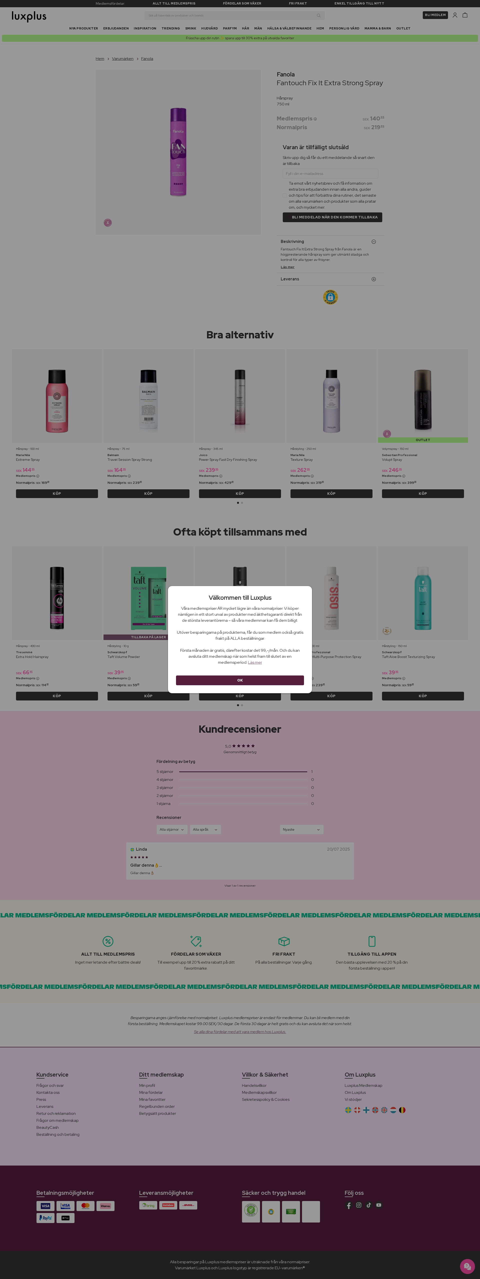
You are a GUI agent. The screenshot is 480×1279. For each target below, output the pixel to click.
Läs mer (255, 662)
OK (240, 680)
